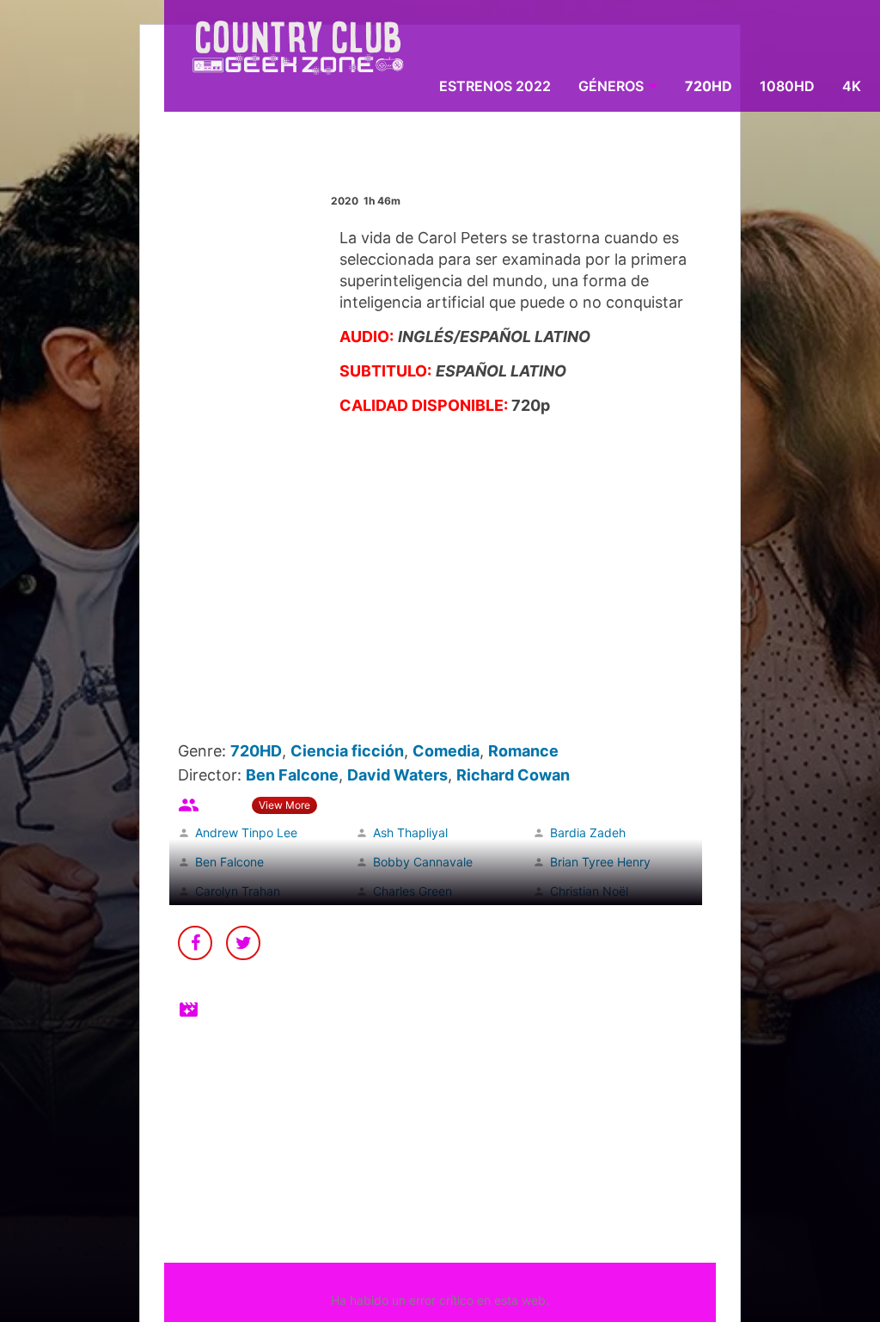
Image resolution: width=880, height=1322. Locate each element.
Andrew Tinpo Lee (246, 832)
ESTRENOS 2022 (495, 86)
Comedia (446, 751)
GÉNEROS (611, 86)
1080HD (787, 86)
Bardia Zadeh (588, 832)
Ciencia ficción (347, 751)
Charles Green (412, 891)
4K (851, 86)
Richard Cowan (513, 775)
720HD (708, 86)
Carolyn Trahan (237, 891)
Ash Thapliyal (410, 832)
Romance (523, 751)
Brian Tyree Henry (600, 861)
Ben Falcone (292, 775)
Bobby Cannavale (423, 861)
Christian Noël (589, 891)
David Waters (397, 775)
